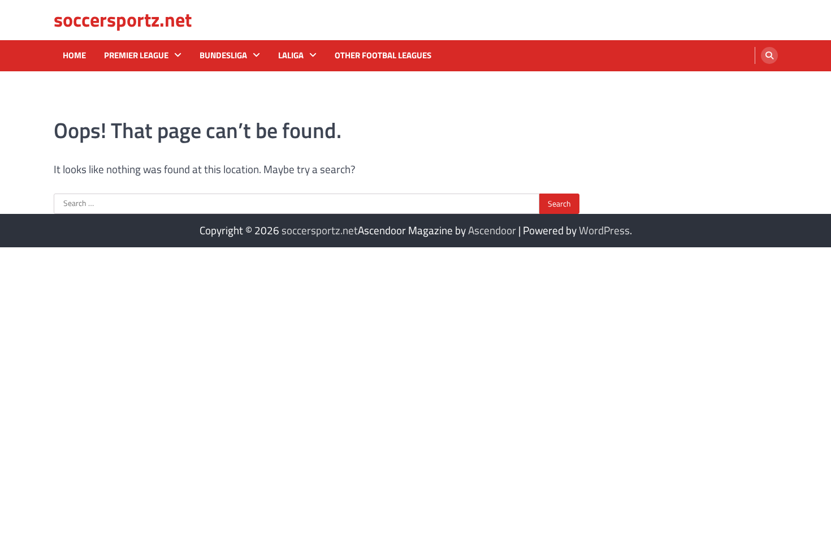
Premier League (136, 55)
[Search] (769, 55)
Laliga (291, 55)
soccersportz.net (123, 19)
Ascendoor (492, 230)
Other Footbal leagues (383, 55)
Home (74, 55)
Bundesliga (223, 55)
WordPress (604, 230)
